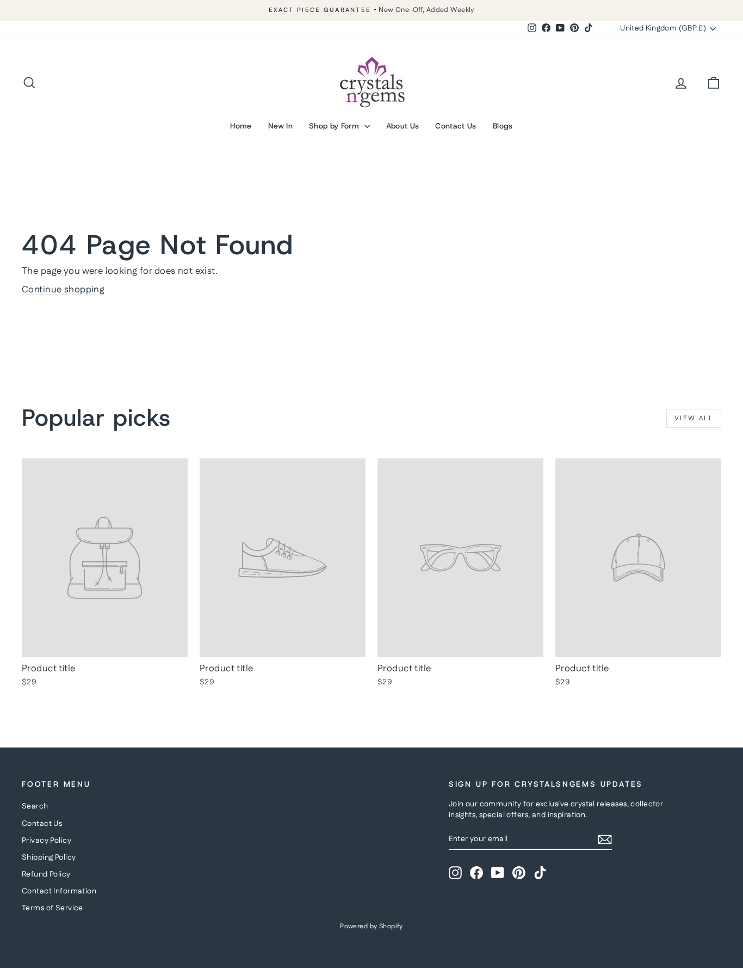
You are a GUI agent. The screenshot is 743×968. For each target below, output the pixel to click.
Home (240, 126)
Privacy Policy (46, 840)
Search (35, 806)
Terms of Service (52, 908)
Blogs (503, 126)
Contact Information (59, 891)
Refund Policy (46, 874)
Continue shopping (63, 289)
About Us (402, 126)
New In (280, 126)
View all (693, 418)
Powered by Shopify (371, 926)
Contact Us (455, 126)
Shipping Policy (49, 857)
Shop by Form (335, 126)
